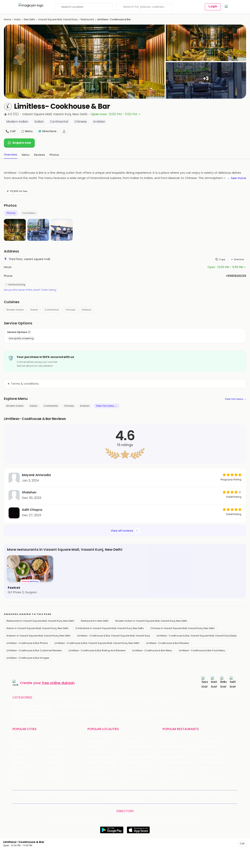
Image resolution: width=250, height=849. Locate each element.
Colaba (129, 767)
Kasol (16, 777)
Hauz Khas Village (99, 777)
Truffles (167, 741)
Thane (53, 767)
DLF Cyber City (97, 752)
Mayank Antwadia (36, 475)
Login (213, 6)
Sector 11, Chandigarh (102, 762)
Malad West (96, 772)
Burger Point (207, 746)
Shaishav (29, 492)
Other (171, 697)
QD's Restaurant (173, 777)
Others (192, 817)
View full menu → (235, 399)
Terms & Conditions (124, 793)
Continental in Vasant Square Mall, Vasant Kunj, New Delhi (109, 628)
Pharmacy (156, 697)
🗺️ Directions (47, 131)
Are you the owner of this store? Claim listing (30, 289)
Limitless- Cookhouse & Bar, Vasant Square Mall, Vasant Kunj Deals (197, 635)
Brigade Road (133, 741)
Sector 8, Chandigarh (102, 757)
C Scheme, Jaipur (136, 762)
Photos (11, 213)
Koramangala (97, 741)
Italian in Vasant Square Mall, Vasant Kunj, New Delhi (37, 628)
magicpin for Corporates (206, 793)
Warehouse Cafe (210, 757)
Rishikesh (18, 772)
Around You (55, 793)
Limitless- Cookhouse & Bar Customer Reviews (34, 650)
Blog (69, 793)
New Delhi (29, 19)
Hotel (141, 697)
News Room (23, 793)
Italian (34, 309)
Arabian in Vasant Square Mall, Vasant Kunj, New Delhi (38, 635)
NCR (52, 757)
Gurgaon (55, 741)
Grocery (92, 697)
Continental (52, 309)
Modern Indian (15, 309)
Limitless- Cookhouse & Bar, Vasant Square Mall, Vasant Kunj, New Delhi (96, 643)
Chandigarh (57, 746)
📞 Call (10, 131)
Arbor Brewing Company (179, 746)
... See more (237, 178)
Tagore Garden (134, 777)
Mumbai (54, 762)
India (17, 19)
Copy (222, 259)
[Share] (64, 131)
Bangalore (19, 746)
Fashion (77, 697)
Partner (170, 793)
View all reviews (122, 531)
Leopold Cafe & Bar (212, 767)
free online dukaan (58, 682)
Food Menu (29, 213)
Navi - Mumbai (22, 767)
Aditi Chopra (32, 509)
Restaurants (45, 697)
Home (7, 19)
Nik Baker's (169, 752)
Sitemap (145, 793)
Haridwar (55, 777)
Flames (204, 752)
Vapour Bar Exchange (176, 762)
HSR (90, 746)
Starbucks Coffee (174, 767)
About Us (39, 793)
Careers (116, 800)
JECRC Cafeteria (210, 762)
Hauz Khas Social (210, 777)
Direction (239, 259)
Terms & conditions (25, 384)
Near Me (80, 793)
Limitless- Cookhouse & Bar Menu (152, 650)
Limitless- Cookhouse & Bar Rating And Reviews (97, 650)
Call (242, 843)
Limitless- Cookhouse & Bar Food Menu (202, 650)
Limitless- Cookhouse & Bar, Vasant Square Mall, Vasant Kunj (113, 635)
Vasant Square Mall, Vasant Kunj (57, 19)
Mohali (16, 762)
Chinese (70, 309)
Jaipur (16, 757)
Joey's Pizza (170, 772)
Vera (228, 793)
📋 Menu (27, 131)
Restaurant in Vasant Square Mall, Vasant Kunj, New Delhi (40, 620)
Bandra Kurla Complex (103, 767)
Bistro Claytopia (210, 741)
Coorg (53, 772)
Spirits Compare (99, 793)
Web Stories (132, 800)
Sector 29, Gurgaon (137, 746)
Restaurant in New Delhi (95, 620)
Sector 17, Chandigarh (139, 757)
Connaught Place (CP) (139, 772)
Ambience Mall (134, 752)
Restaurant (87, 19)
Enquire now (21, 143)
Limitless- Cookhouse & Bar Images (27, 658)
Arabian (86, 309)
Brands (183, 793)
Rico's (203, 772)
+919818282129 (236, 276)
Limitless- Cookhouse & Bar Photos (27, 643)
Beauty (63, 697)
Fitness (107, 697)
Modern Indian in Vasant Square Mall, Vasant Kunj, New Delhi (151, 620)
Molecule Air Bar (173, 757)
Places (158, 793)
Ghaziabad (19, 752)
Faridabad (56, 752)
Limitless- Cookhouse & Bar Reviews (167, 643)
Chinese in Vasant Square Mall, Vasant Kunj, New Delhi (182, 628)
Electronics (124, 697)
